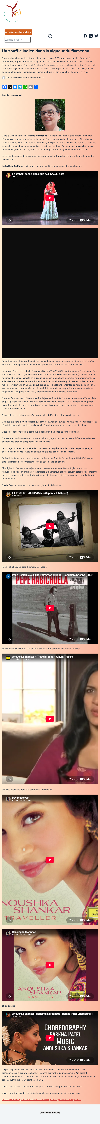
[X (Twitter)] (91, 36)
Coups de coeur (37, 78)
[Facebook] (85, 36)
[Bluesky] (96, 36)
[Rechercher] (50, 36)
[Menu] (97, 12)
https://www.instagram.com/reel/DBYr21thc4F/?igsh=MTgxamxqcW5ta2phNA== (41, 1099)
